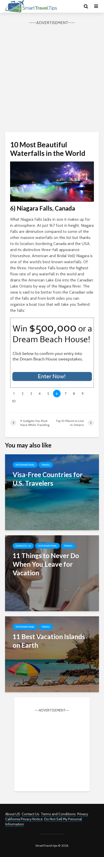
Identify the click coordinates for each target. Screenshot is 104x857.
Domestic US (23, 545)
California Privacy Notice (24, 819)
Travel (45, 464)
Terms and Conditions (58, 814)
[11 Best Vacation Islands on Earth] (52, 653)
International (25, 464)
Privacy (82, 814)
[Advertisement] (52, 78)
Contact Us (30, 814)
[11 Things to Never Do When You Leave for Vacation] (52, 572)
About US (12, 814)
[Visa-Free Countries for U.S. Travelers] (52, 491)
